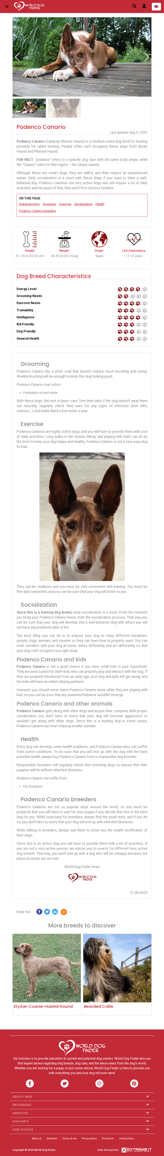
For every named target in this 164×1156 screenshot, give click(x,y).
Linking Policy (126, 1138)
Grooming (49, 204)
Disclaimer (108, 1138)
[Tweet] (47, 913)
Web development (108, 1149)
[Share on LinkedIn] (55, 913)
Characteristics (29, 204)
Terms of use (69, 1138)
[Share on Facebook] (39, 913)
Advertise (52, 1138)
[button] (146, 57)
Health (99, 204)
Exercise (65, 204)
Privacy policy (89, 1138)
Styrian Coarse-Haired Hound (43, 1006)
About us (37, 1138)
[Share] (67, 913)
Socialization (83, 204)
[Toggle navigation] (7, 6)
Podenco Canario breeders (37, 211)
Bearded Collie (98, 1006)
